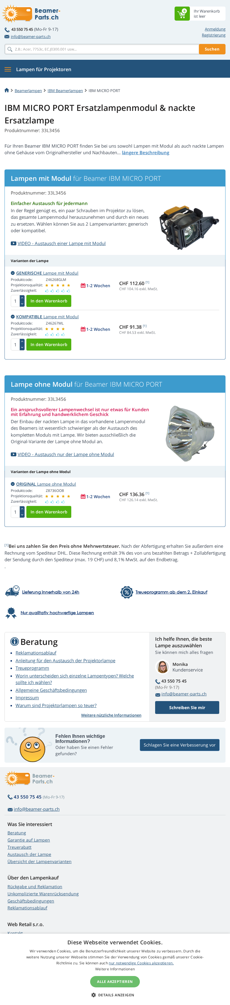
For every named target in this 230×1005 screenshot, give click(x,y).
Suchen (212, 49)
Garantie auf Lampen (28, 840)
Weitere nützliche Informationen (111, 715)
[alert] (115, 969)
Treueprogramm (32, 668)
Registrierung (214, 35)
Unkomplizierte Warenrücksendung (43, 894)
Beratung (16, 833)
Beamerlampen (28, 90)
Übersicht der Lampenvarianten (39, 861)
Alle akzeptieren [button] (115, 981)
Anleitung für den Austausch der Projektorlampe (65, 660)
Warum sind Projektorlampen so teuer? (56, 705)
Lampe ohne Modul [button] (46, 484)
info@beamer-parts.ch (31, 36)
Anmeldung (215, 29)
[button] (115, 995)
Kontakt (15, 933)
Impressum (27, 697)
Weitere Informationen (115, 969)
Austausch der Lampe (29, 854)
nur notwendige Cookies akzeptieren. (141, 963)
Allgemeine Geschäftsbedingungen (51, 690)
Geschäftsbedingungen (30, 901)
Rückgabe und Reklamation (34, 886)
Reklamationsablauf (36, 653)
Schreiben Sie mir (187, 707)
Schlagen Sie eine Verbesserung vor (180, 745)
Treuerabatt (19, 847)
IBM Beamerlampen (65, 90)
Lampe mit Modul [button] (47, 273)
